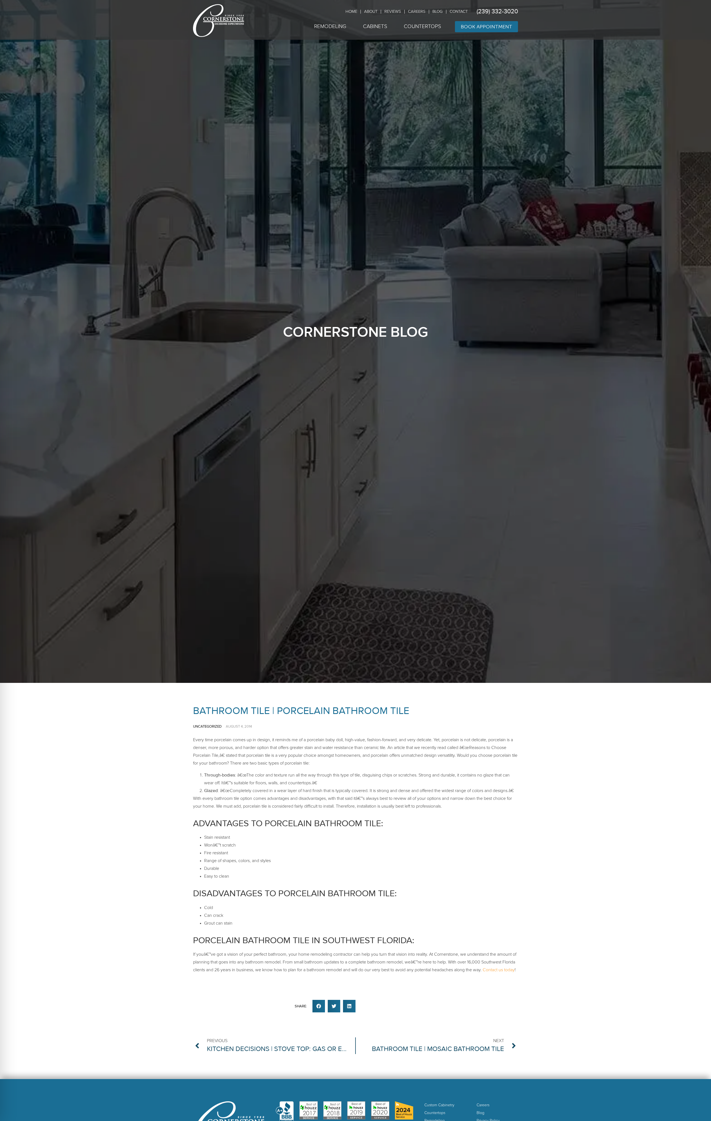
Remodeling (330, 26)
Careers (416, 11)
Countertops (422, 26)
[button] (318, 1006)
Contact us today (499, 970)
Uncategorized (207, 726)
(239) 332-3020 (497, 11)
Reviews (392, 11)
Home (351, 11)
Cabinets (375, 26)
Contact (459, 11)
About (370, 11)
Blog (437, 11)
